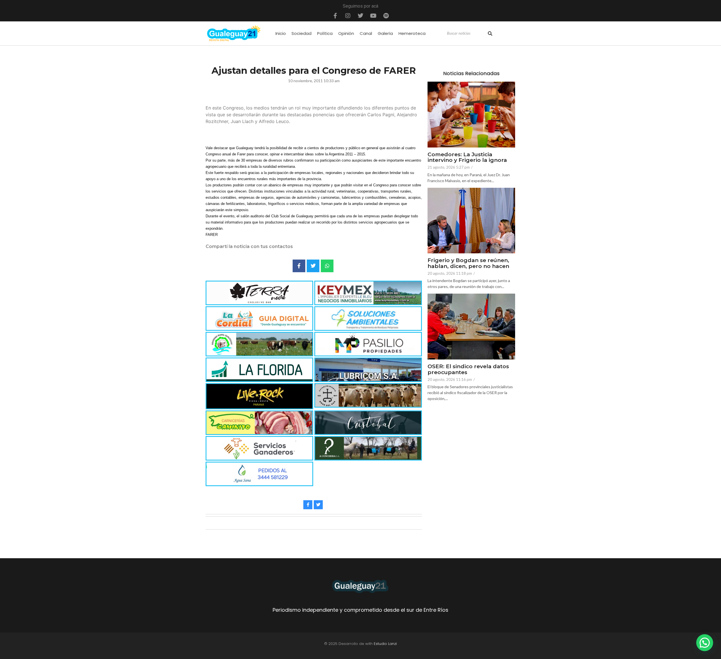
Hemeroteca (412, 33)
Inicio (280, 33)
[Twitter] (360, 15)
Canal (366, 33)
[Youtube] (373, 15)
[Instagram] (347, 15)
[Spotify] (385, 15)
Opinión (346, 33)
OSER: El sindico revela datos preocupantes (468, 370)
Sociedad (301, 33)
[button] (704, 642)
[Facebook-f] (335, 15)
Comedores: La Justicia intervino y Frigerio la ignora (467, 158)
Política (325, 33)
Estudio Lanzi (385, 643)
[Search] (490, 33)
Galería (385, 33)
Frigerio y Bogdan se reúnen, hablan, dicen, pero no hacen (468, 263)
